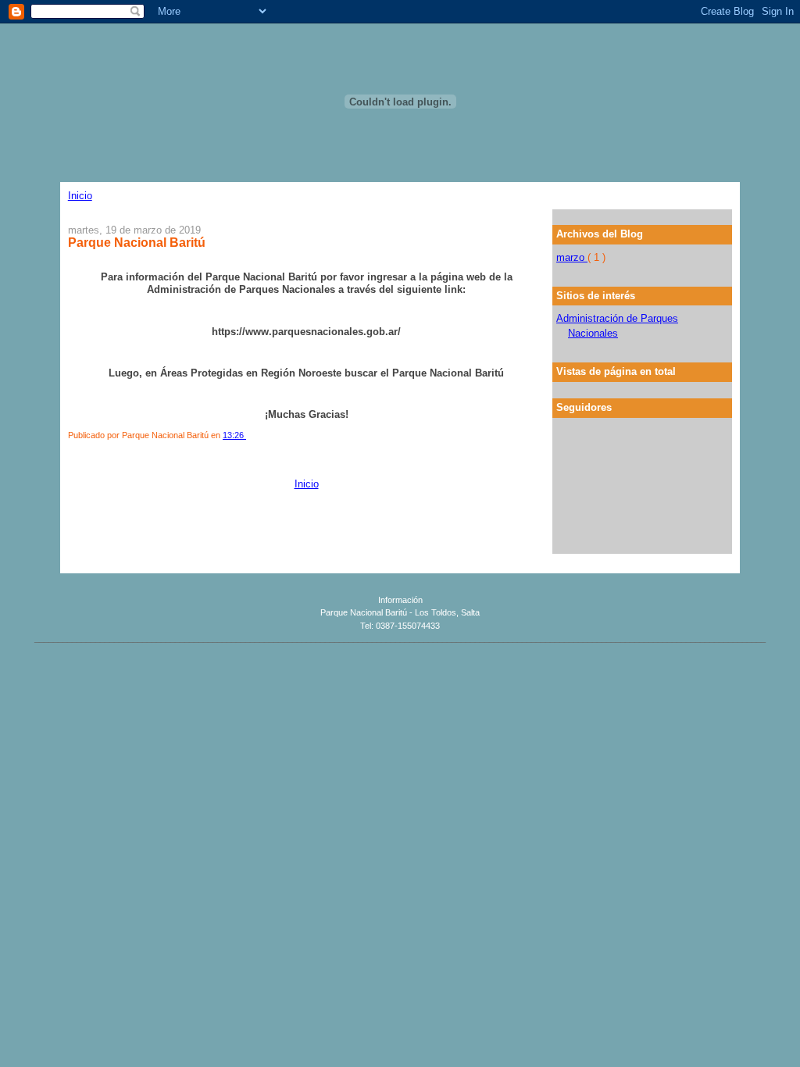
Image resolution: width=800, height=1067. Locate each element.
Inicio (80, 196)
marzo (572, 257)
